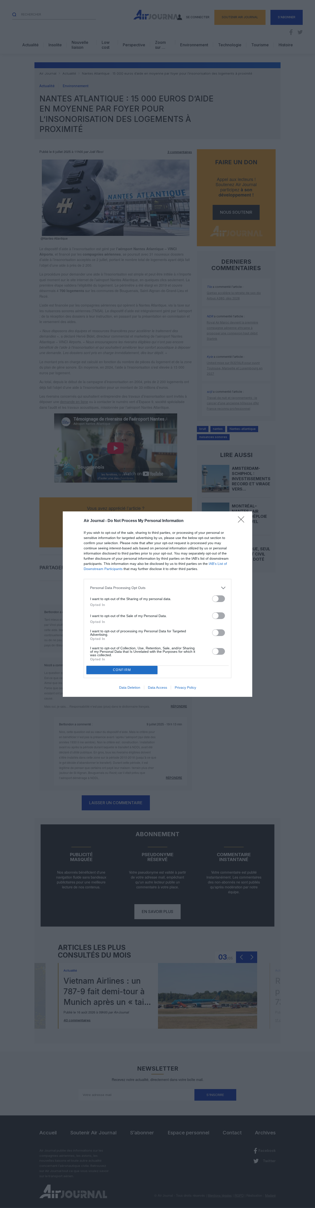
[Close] (242, 521)
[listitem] (157, 587)
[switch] (218, 598)
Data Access (157, 687)
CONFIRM (122, 670)
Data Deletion (129, 687)
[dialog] (157, 604)
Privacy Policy (185, 687)
